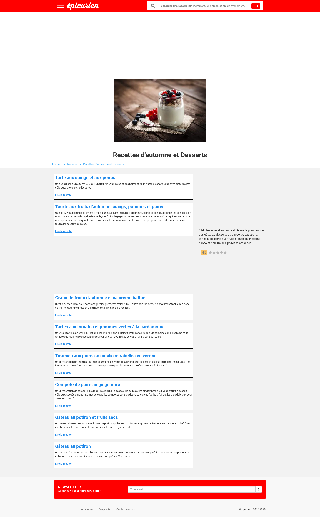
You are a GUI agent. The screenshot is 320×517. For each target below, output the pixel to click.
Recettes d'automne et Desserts (103, 164)
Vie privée (104, 509)
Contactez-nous (125, 509)
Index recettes (85, 509)
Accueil (56, 164)
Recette (72, 164)
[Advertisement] (160, 42)
